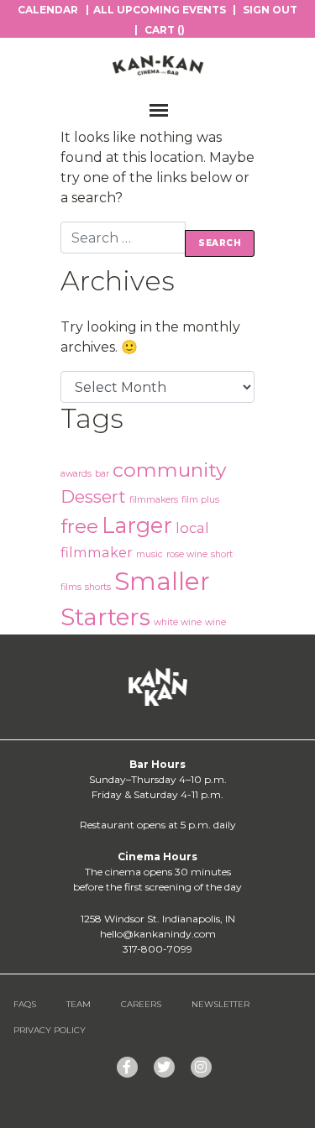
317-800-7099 (157, 949)
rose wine (186, 554)
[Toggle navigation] (149, 110)
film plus (200, 499)
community (170, 470)
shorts (98, 587)
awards (76, 473)
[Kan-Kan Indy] (158, 65)
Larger (137, 525)
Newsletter (220, 1004)
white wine (178, 622)
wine (215, 622)
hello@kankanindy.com (158, 933)
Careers (141, 1004)
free (79, 526)
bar (102, 473)
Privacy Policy (49, 1030)
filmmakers (153, 499)
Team (78, 1004)
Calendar (48, 9)
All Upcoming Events (159, 9)
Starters (105, 617)
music (149, 554)
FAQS (24, 1004)
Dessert (93, 497)
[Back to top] (268, 1081)
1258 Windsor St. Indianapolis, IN (158, 918)
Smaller (162, 581)
